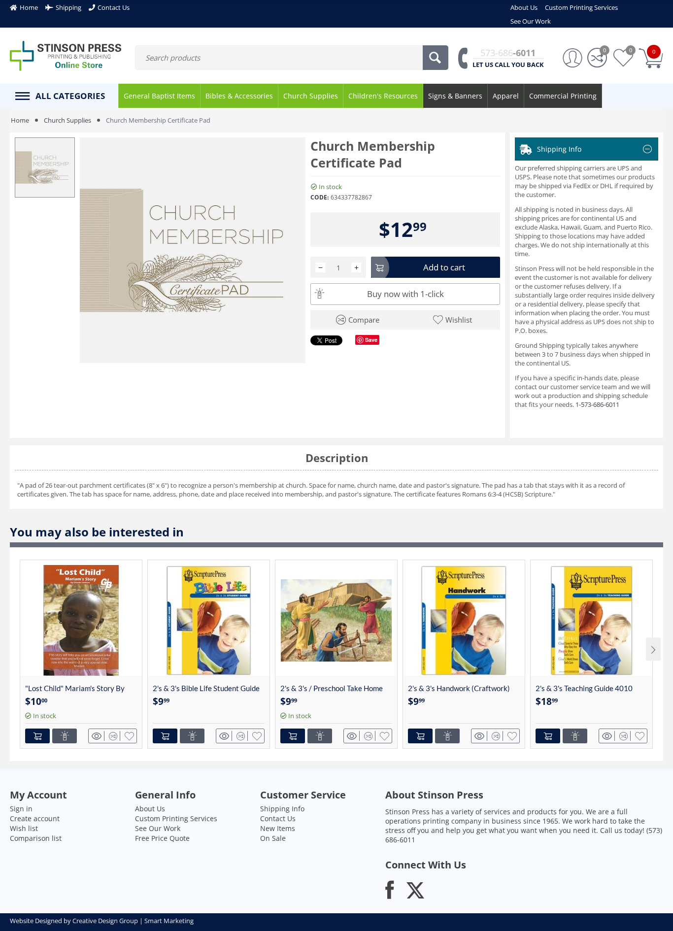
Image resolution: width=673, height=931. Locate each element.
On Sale (273, 838)
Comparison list (36, 838)
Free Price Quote (162, 838)
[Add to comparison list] (114, 736)
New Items (277, 828)
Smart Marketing (169, 920)
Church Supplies (67, 120)
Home (20, 120)
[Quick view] (98, 736)
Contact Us (278, 818)
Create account (35, 818)
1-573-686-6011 (597, 404)
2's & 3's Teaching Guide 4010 (584, 688)
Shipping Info (282, 808)
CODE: (319, 197)
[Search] (435, 57)
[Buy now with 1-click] (64, 736)
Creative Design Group (105, 920)
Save (371, 339)
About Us (150, 808)
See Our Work (157, 828)
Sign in (21, 808)
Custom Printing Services (176, 818)
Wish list (24, 828)
